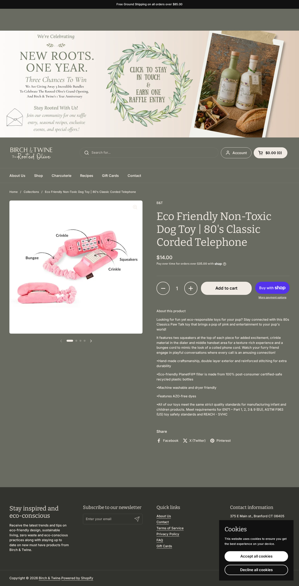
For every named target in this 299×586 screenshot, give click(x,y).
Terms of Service (170, 528)
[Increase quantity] (190, 288)
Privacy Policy (168, 534)
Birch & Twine (49, 578)
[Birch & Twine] (31, 153)
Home (13, 192)
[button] (270, 152)
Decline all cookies (256, 570)
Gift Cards (164, 546)
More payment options (272, 297)
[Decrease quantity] (163, 288)
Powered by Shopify (77, 578)
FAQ (160, 540)
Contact (163, 522)
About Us (164, 516)
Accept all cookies (256, 556)
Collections (31, 192)
